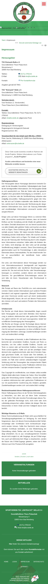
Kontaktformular (35, 549)
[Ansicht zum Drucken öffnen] (45, 46)
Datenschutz (38, 562)
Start (3, 40)
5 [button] (25, 28)
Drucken (23, 456)
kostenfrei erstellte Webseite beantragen (18, 171)
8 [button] (34, 28)
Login (14, 562)
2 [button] (17, 28)
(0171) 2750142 (26, 74)
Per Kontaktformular (28, 80)
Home (6, 562)
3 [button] (19, 28)
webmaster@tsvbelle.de (15, 143)
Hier (10, 544)
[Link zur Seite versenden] (42, 46)
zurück (24, 454)
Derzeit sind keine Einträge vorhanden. (32, 43)
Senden (17, 456)
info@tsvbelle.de (31, 76)
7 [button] (31, 28)
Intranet (24, 567)
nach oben (30, 456)
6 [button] (28, 28)
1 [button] (14, 28)
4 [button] (22, 28)
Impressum (25, 562)
